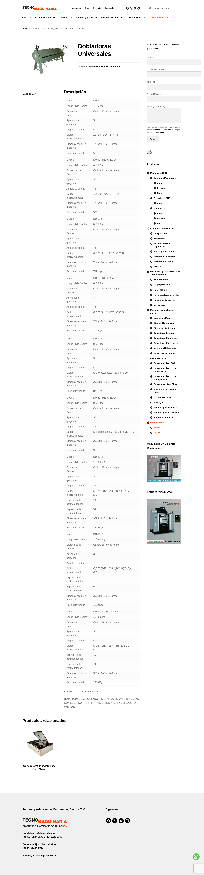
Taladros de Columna (164, 256)
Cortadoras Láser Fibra (165, 384)
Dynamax (162, 188)
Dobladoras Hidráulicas (166, 338)
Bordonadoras (161, 279)
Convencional (43, 17)
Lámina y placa (84, 17)
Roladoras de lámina (164, 300)
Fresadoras (159, 238)
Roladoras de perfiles (164, 353)
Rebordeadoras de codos (167, 295)
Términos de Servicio (157, 132)
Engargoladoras (162, 285)
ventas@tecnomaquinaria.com (40, 855)
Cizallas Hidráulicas (164, 323)
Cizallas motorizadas (164, 328)
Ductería (63, 17)
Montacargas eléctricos (166, 407)
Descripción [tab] (29, 94)
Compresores (160, 233)
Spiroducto (159, 305)
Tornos (157, 266)
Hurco (160, 193)
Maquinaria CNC (158, 173)
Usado (157, 432)
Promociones (156, 17)
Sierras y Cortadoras (164, 251)
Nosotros (76, 8)
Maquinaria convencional (163, 228)
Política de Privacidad (162, 130)
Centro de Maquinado (165, 178)
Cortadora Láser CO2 (164, 363)
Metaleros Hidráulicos (165, 348)
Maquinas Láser (110, 17)
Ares (159, 183)
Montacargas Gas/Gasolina (167, 412)
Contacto (109, 8)
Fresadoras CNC (162, 198)
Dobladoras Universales (166, 343)
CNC (24, 17)
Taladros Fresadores (164, 261)
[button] (66, 47)
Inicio (25, 28)
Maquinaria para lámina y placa (45, 28)
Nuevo (157, 427)
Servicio (97, 8)
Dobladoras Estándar (164, 333)
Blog (87, 8)
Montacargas (133, 17)
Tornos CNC (160, 208)
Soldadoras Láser (163, 397)
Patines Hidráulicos (164, 417)
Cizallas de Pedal (162, 318)
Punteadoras (160, 290)
